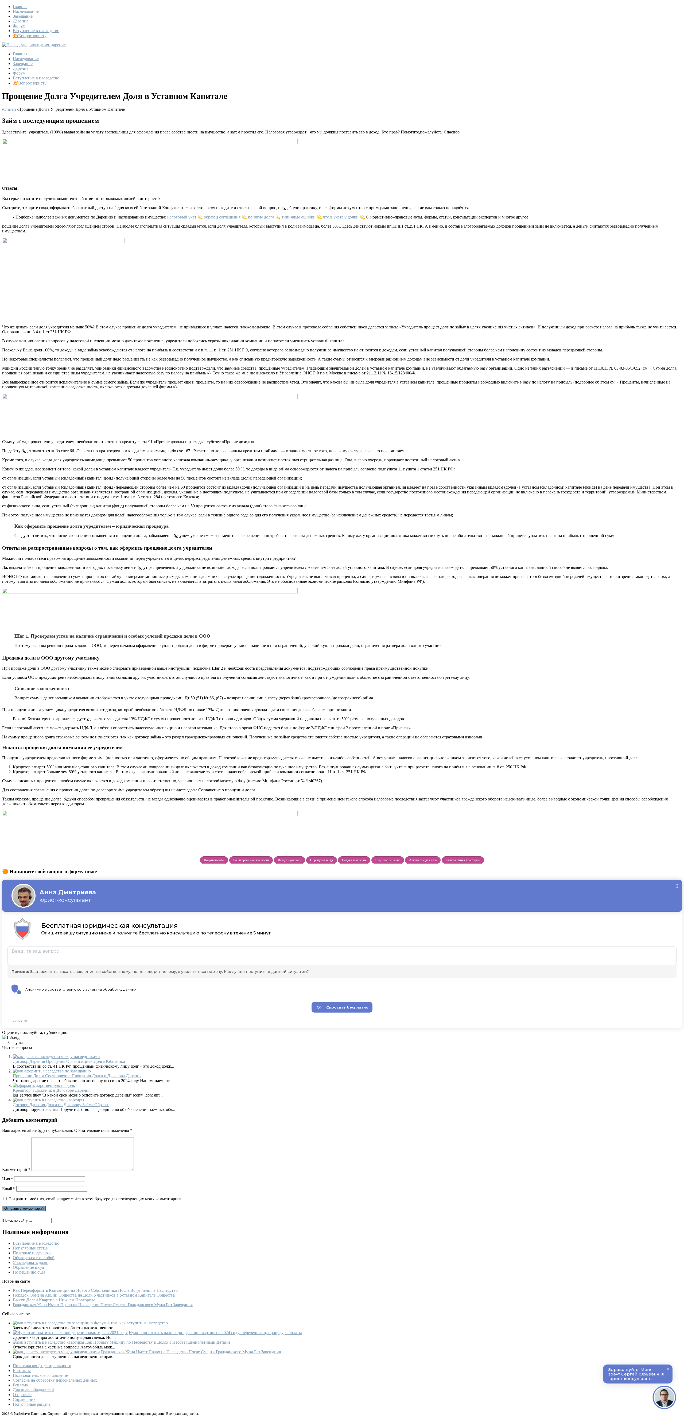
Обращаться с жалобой (34, 1257)
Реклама (20, 1385)
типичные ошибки (299, 217)
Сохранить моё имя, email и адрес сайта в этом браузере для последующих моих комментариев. (95, 1199)
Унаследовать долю (30, 1262)
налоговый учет (181, 217)
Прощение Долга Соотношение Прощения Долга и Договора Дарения (77, 1076)
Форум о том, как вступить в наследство (131, 1323)
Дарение (20, 21)
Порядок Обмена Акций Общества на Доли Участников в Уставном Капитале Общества (94, 1295)
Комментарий (16, 1169)
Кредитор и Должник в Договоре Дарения (51, 1090)
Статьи (9, 109)
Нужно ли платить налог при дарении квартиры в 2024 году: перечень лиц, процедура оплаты (215, 1332)
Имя (7, 1178)
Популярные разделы (32, 1404)
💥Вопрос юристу (29, 35)
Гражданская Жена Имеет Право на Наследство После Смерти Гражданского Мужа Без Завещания (103, 1304)
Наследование (26, 11)
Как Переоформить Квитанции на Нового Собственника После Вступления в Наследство (95, 1290)
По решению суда (29, 1272)
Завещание (23, 16)
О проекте (22, 1394)
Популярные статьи (31, 1248)
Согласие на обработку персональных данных (55, 1380)
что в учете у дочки (341, 217)
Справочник (24, 1399)
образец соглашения (222, 217)
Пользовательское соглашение (40, 1375)
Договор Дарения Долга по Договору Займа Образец (61, 1104)
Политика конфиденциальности (42, 1365)
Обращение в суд (28, 1267)
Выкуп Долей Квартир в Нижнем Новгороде (54, 1300)
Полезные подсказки (32, 1253)
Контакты (22, 1370)
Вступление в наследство (36, 30)
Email (8, 1188)
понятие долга (261, 217)
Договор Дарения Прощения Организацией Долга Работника (69, 1061)
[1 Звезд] (11, 1037)
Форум (19, 26)
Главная (20, 6)
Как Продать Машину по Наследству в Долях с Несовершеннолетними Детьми (157, 1342)
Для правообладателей (33, 1390)
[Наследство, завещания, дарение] (34, 45)
